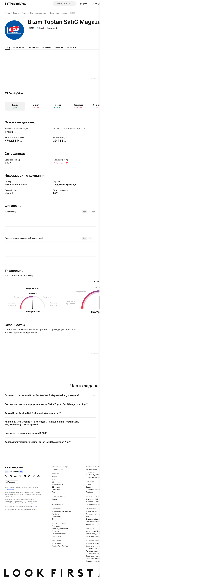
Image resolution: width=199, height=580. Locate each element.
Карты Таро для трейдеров (96, 534)
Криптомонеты (57, 484)
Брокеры (89, 487)
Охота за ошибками (93, 559)
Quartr (37, 506)
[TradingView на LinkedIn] (24, 476)
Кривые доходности (60, 529)
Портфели (56, 526)
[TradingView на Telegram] (29, 476)
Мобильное (56, 543)
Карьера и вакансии (94, 521)
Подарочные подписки (95, 477)
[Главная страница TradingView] (15, 3)
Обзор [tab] (7, 47)
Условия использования (95, 543)
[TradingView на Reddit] (38, 476)
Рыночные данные (93, 475)
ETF (53, 479)
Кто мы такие (91, 511)
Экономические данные (61, 511)
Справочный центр (93, 519)
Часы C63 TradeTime (94, 536)
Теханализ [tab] (46, 47)
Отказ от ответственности (96, 546)
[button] (90, 3)
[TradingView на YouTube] (15, 476)
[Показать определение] (29, 128)
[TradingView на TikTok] (33, 476)
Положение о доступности (96, 553)
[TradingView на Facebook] (10, 476)
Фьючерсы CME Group (94, 499)
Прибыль (55, 514)
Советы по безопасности (95, 556)
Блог (87, 516)
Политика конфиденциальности (98, 548)
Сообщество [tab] (33, 47)
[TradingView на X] (6, 476)
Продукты (83, 4)
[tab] (84, 211)
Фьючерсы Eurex (92, 502)
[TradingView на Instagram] (20, 476)
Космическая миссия (94, 514)
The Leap (89, 492)
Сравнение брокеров (94, 489)
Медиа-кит (90, 524)
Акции (54, 477)
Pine (53, 492)
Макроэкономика (59, 534)
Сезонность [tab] (71, 47)
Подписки (90, 472)
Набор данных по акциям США (98, 504)
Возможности (91, 470)
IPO (53, 519)
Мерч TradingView (93, 531)
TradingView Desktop (60, 546)
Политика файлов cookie (95, 551)
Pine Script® (56, 536)
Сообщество (98, 4)
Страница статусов (93, 561)
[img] (57, 28)
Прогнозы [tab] (58, 47)
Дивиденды (56, 516)
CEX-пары (56, 487)
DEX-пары (56, 489)
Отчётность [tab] (18, 47)
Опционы (55, 531)
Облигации (56, 482)
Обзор (88, 484)
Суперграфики (57, 470)
